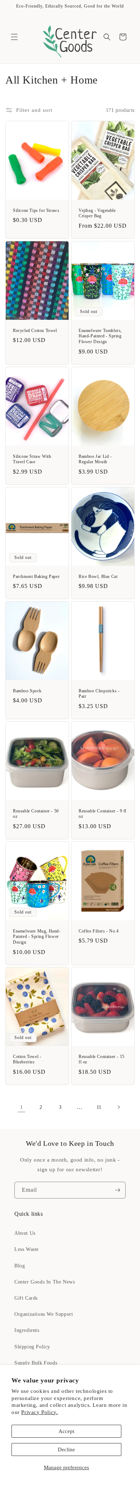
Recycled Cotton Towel (35, 330)
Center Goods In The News (44, 1282)
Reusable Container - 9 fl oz (102, 813)
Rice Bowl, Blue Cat (98, 576)
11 (99, 1107)
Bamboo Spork (27, 690)
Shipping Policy (32, 1346)
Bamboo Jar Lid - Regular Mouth (95, 459)
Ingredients (26, 1330)
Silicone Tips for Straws (36, 210)
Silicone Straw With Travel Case (32, 459)
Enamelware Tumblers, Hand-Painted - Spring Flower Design (100, 336)
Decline (66, 1449)
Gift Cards (26, 1298)
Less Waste (26, 1249)
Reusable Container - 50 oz (36, 813)
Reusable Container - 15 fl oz (102, 1059)
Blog (19, 1265)
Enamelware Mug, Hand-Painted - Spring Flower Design (37, 937)
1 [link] (21, 1107)
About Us (25, 1233)
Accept (66, 1431)
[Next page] (118, 1107)
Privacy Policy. (39, 1412)
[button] (14, 37)
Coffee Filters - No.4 (99, 931)
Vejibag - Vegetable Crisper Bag (97, 213)
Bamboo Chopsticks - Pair (99, 693)
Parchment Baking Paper (36, 576)
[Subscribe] (117, 1190)
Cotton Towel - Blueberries (27, 1059)
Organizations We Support (43, 1314)
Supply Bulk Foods (35, 1363)
